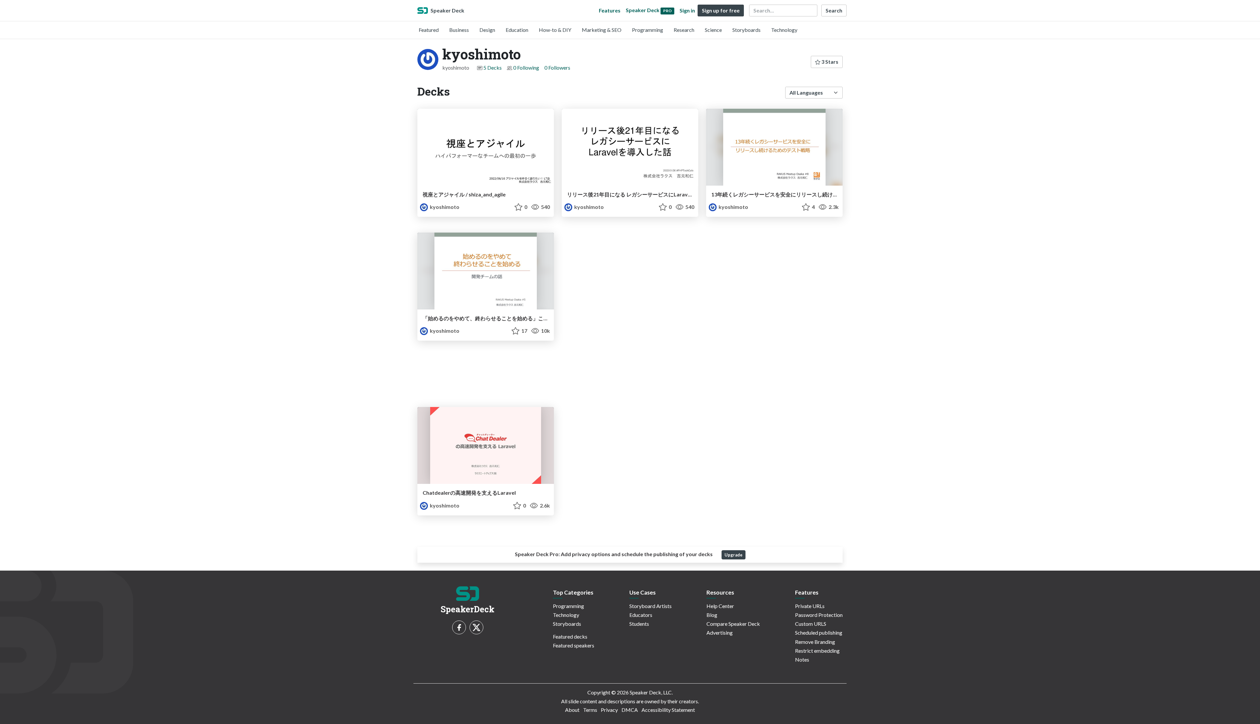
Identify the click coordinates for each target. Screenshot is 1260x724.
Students (639, 624)
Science (713, 30)
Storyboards (746, 30)
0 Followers (557, 67)
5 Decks (492, 67)
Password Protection (819, 615)
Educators (640, 615)
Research (684, 30)
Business (459, 30)
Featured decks (570, 636)
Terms (590, 710)
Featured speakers (573, 645)
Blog (711, 615)
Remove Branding (815, 642)
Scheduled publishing (818, 632)
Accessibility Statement (668, 710)
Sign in (687, 10)
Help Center (720, 606)
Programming (647, 30)
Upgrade (733, 554)
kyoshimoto (444, 207)
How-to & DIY (555, 30)
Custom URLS (810, 624)
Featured (429, 30)
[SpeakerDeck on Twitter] (476, 627)
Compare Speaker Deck (733, 624)
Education (517, 30)
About (572, 710)
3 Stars (829, 61)
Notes (802, 659)
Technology (784, 30)
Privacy (609, 710)
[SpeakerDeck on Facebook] (459, 627)
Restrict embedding (817, 650)
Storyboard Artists (650, 606)
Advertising (719, 632)
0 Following (526, 67)
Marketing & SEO (601, 30)
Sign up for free (721, 10)
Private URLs (810, 606)
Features (609, 10)
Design (487, 30)
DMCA (629, 710)
